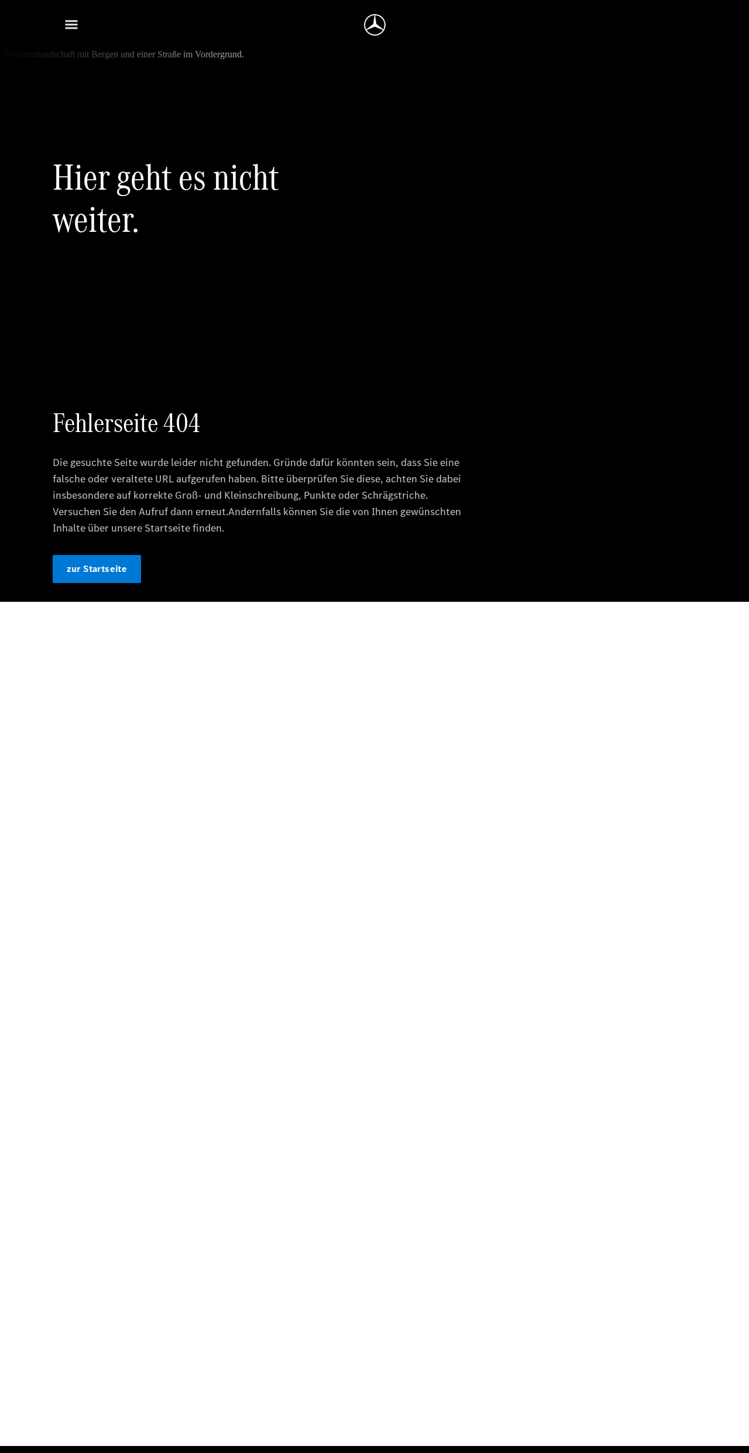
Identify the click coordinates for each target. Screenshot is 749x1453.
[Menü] (71, 24)
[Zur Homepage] (375, 24)
